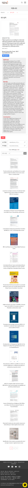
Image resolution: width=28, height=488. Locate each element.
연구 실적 (12, 12)
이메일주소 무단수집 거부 (8, 462)
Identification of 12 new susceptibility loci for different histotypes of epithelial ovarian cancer (14, 142)
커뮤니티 (3, 12)
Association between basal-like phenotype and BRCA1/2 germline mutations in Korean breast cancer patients (14, 145)
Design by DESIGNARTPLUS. (7, 485)
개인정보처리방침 (21, 462)
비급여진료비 (13, 463)
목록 (3, 137)
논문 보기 (6, 55)
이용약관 (15, 462)
